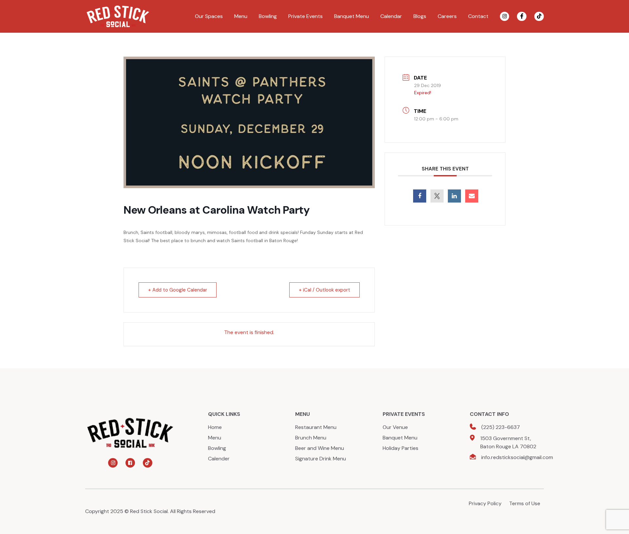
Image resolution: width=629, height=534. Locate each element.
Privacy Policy (485, 503)
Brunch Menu (310, 437)
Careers (447, 16)
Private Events (305, 16)
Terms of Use (524, 503)
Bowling (268, 16)
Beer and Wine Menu (319, 448)
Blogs (419, 16)
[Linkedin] (454, 196)
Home (215, 427)
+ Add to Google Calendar (177, 290)
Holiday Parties (400, 448)
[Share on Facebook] (419, 196)
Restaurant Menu (315, 427)
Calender (219, 458)
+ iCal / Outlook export (324, 290)
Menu (240, 16)
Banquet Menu (351, 16)
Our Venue (395, 427)
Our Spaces (209, 16)
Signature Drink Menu (320, 458)
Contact (478, 16)
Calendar (391, 16)
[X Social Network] (437, 196)
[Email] (471, 196)
